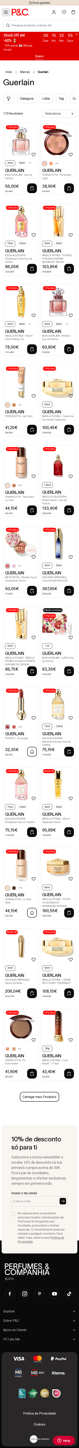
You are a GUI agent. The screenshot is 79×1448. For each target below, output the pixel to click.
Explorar (9, 1311)
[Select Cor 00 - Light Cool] (7, 1049)
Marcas (25, 72)
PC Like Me (11, 1339)
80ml (47, 887)
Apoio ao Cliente (15, 1330)
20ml (10, 645)
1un (47, 645)
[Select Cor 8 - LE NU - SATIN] (14, 727)
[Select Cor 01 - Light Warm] (14, 1049)
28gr (47, 1048)
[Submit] (63, 1201)
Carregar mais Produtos (39, 1097)
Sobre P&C (11, 1321)
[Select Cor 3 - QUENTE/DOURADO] (14, 566)
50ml (22, 163)
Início (9, 72)
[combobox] (42, 25)
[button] (8, 25)
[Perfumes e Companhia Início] (20, 12)
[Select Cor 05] (51, 163)
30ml (10, 163)
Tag (61, 99)
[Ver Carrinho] (73, 12)
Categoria (26, 99)
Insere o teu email (24, 1193)
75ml (10, 243)
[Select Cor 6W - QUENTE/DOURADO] (14, 485)
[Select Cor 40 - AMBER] (14, 404)
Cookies (39, 1424)
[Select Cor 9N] (14, 888)
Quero (39, 56)
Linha (46, 99)
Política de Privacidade (39, 1413)
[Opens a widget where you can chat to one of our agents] (64, 1441)
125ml (22, 243)
